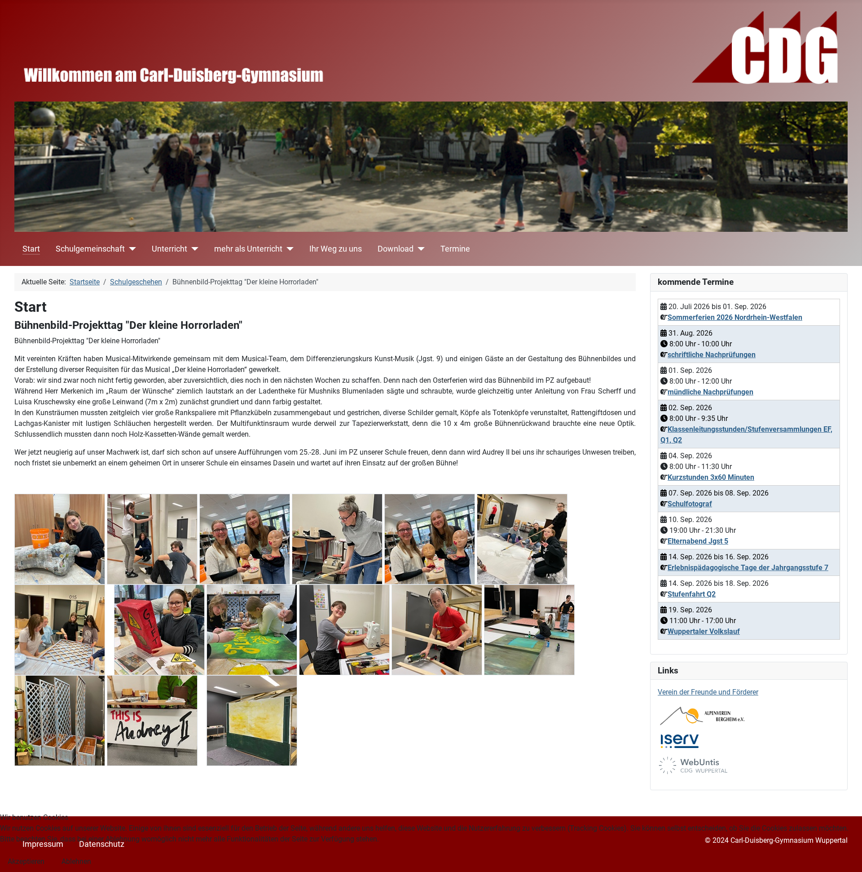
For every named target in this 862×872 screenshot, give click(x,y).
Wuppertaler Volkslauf (704, 631)
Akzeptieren (26, 861)
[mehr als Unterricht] (288, 249)
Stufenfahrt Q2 (692, 594)
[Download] (419, 249)
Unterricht (169, 248)
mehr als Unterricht (248, 248)
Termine (455, 248)
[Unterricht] (192, 249)
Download (395, 248)
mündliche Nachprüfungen (710, 392)
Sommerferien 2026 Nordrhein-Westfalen (735, 317)
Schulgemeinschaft (90, 248)
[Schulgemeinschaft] (130, 249)
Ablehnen (76, 861)
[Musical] (59, 539)
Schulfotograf (690, 504)
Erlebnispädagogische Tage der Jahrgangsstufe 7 (748, 567)
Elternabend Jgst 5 (698, 541)
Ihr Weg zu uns (335, 248)
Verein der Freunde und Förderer (708, 692)
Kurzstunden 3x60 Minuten (711, 477)
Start (31, 248)
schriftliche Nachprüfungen (712, 354)
